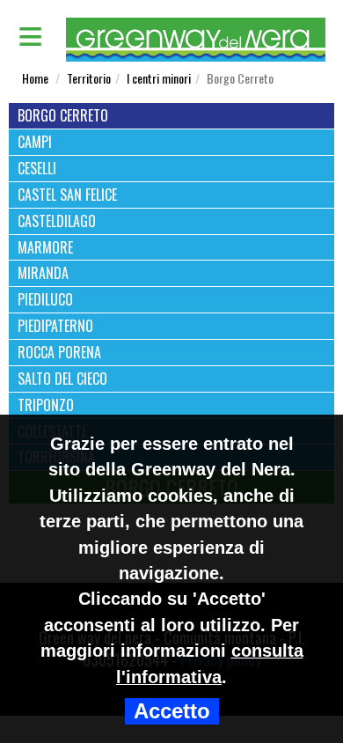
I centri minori (159, 78)
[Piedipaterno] (171, 314)
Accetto (172, 711)
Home (35, 78)
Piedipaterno (55, 326)
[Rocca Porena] (171, 341)
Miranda (43, 273)
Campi (35, 142)
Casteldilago (57, 221)
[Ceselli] (171, 157)
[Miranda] (171, 262)
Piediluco (45, 300)
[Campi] (171, 130)
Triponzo (46, 405)
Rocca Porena (59, 352)
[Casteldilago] (171, 210)
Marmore (45, 248)
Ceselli (37, 168)
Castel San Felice (67, 195)
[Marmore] (171, 236)
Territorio (89, 78)
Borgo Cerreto (63, 116)
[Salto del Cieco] (171, 367)
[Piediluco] (171, 288)
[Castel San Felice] (171, 183)
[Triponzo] (171, 394)
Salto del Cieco (62, 379)
